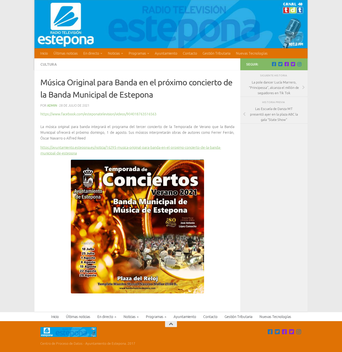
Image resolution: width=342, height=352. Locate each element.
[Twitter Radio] (293, 64)
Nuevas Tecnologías (252, 53)
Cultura (48, 64)
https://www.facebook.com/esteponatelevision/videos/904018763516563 (98, 114)
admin (52, 105)
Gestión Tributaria (216, 53)
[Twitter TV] (280, 64)
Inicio (44, 53)
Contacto (190, 53)
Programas (137, 53)
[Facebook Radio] (286, 64)
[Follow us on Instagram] (299, 64)
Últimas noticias (65, 53)
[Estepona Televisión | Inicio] (171, 24)
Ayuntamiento (166, 53)
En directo (91, 53)
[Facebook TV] (274, 64)
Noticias (114, 53)
